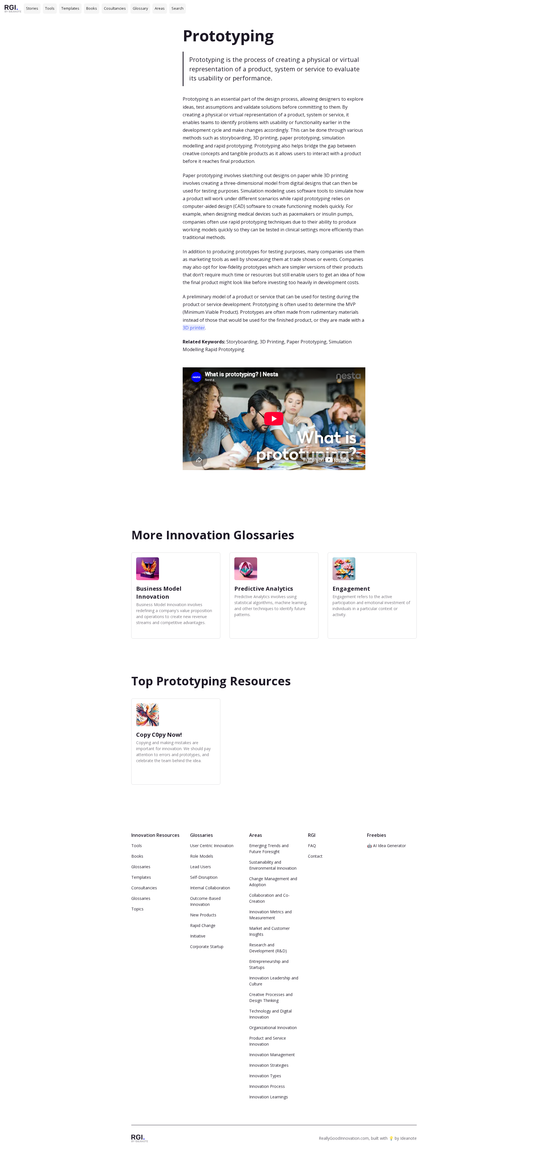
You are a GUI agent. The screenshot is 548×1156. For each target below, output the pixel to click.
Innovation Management (272, 1054)
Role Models (201, 856)
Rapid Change (202, 925)
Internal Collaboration (210, 887)
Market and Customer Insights (269, 931)
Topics (137, 909)
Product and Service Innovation (267, 1041)
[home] (13, 8)
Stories (32, 8)
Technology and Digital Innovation (270, 1014)
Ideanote (408, 1138)
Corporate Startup (206, 946)
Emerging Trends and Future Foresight (269, 848)
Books (91, 8)
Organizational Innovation (273, 1027)
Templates (70, 8)
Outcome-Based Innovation (205, 901)
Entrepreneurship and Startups (269, 964)
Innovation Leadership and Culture (273, 981)
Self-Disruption (203, 877)
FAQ (312, 845)
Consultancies (144, 887)
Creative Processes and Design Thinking (271, 997)
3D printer (194, 328)
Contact (315, 856)
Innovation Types (265, 1075)
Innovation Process (267, 1086)
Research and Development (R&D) (268, 947)
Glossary (140, 8)
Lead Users (200, 866)
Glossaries (140, 866)
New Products (203, 915)
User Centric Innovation (211, 845)
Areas (160, 8)
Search (178, 8)
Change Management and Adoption (273, 881)
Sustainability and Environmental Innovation (273, 865)
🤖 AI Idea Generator (386, 845)
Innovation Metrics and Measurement (270, 914)
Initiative (198, 936)
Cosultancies (115, 8)
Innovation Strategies (269, 1065)
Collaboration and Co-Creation (269, 898)
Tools (50, 8)
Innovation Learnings (268, 1097)
